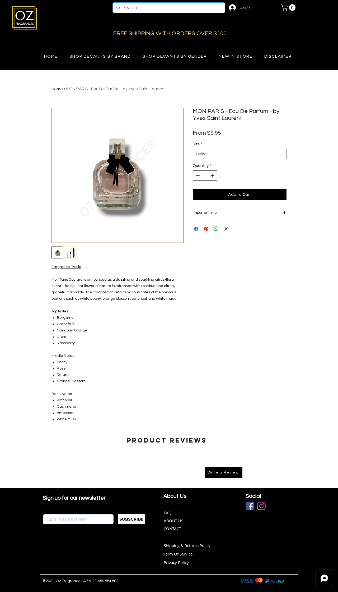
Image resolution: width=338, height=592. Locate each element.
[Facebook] (250, 506)
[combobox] (240, 154)
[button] (289, 7)
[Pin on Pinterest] (206, 229)
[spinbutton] (205, 175)
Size (197, 144)
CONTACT (172, 528)
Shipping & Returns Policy (187, 545)
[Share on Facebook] (196, 229)
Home (57, 89)
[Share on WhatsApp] (216, 229)
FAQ (168, 512)
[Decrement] (197, 175)
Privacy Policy (176, 562)
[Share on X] (226, 229)
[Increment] (213, 175)
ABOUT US (173, 520)
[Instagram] (261, 506)
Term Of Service (178, 554)
